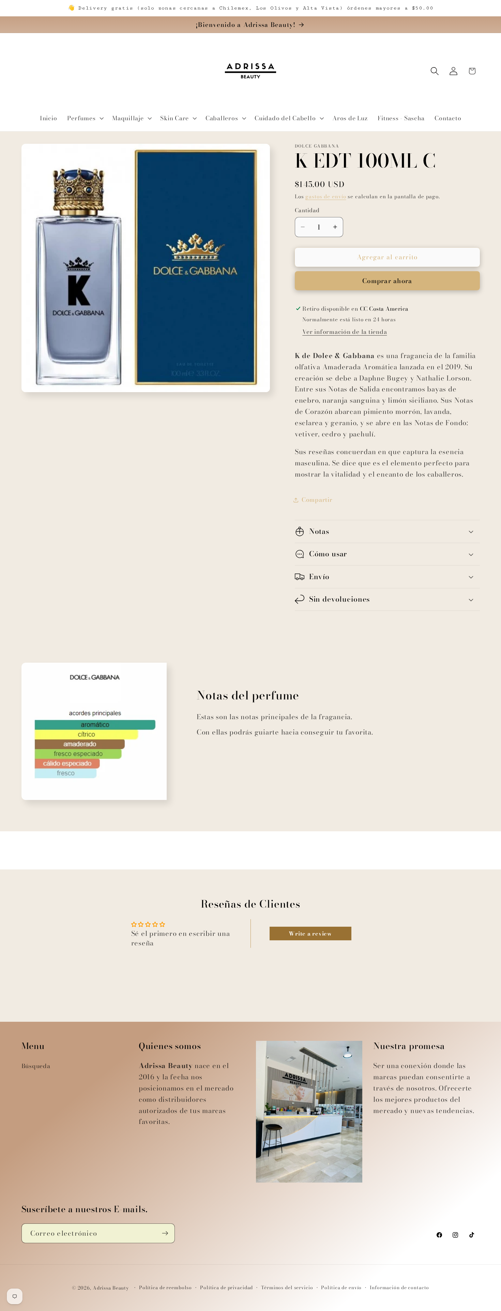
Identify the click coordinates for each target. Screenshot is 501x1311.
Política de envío (341, 1288)
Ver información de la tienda (344, 331)
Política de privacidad (226, 1288)
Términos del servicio (287, 1288)
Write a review (310, 933)
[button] (84, 118)
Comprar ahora (387, 281)
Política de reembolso (165, 1288)
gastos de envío (325, 196)
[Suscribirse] (165, 1233)
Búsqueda (35, 1065)
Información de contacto (399, 1288)
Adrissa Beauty (111, 1288)
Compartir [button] (317, 499)
